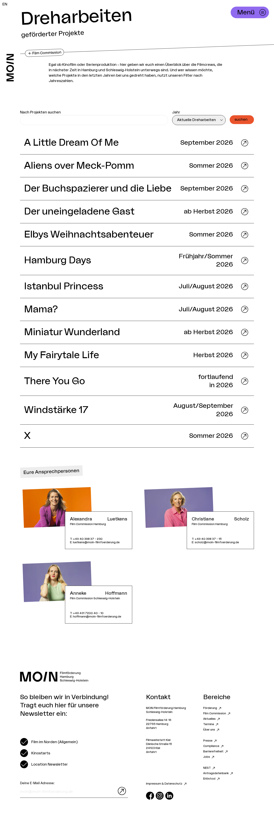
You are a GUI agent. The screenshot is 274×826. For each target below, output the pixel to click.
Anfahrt (151, 728)
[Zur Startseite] (10, 67)
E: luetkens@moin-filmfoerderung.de (95, 542)
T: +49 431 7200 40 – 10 (87, 613)
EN (4, 4)
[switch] (49, 742)
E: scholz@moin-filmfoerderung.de (215, 542)
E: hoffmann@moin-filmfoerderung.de (95, 616)
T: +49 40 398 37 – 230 (86, 538)
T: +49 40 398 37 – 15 (207, 538)
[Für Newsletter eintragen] (121, 791)
